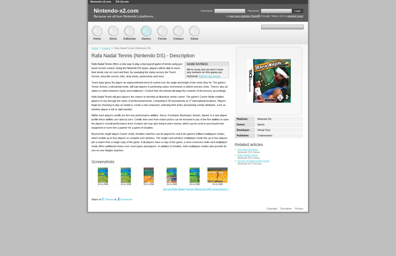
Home (97, 27)
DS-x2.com (122, 1)
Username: (207, 10)
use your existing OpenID (244, 16)
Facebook (126, 199)
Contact (178, 27)
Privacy (299, 208)
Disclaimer (286, 208)
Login (297, 11)
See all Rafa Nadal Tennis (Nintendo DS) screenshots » (196, 189)
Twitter (109, 199)
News (113, 27)
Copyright (272, 208)
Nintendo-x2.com (100, 1)
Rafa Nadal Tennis (247, 155)
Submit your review (209, 76)
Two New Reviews (247, 149)
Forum (162, 27)
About (194, 27)
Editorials (129, 27)
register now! (295, 16)
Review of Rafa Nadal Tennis (253, 161)
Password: (254, 10)
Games (146, 27)
